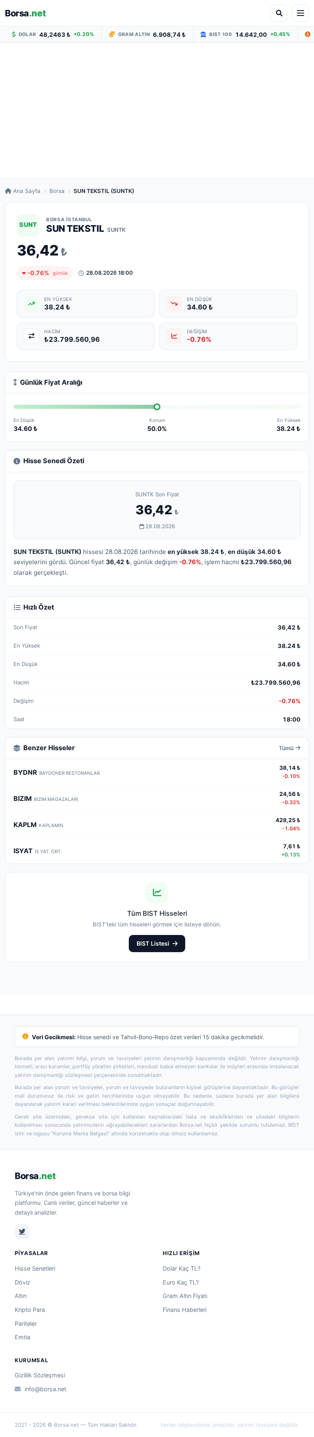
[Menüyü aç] (300, 13)
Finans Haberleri (184, 1309)
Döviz (22, 1282)
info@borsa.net (45, 1388)
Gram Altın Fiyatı (185, 1295)
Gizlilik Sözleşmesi (40, 1375)
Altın (21, 1295)
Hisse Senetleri (35, 1268)
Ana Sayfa (26, 191)
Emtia (22, 1337)
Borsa (25, 13)
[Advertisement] (157, 110)
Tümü (286, 748)
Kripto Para (30, 1309)
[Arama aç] (279, 13)
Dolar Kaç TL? (181, 1268)
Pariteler (26, 1323)
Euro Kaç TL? (181, 1282)
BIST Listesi (153, 943)
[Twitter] (22, 1231)
